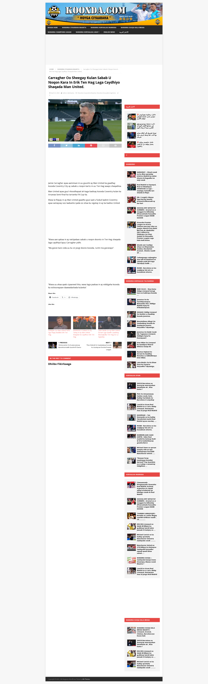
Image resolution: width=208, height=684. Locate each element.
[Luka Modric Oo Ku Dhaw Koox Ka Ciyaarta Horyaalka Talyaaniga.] (131, 365)
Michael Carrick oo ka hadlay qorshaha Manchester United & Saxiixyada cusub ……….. (146, 538)
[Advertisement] (104, 49)
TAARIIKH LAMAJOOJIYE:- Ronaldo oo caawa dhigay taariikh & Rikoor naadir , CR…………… (147, 516)
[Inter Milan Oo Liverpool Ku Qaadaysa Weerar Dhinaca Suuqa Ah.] (131, 345)
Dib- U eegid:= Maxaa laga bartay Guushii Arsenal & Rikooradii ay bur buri (146, 200)
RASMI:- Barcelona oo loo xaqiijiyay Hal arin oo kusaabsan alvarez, (146, 270)
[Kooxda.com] (104, 24)
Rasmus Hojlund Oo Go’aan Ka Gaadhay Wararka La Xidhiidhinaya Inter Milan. (147, 355)
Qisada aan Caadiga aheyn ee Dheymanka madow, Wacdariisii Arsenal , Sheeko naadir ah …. (146, 249)
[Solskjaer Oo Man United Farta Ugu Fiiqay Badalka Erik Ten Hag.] (59, 322)
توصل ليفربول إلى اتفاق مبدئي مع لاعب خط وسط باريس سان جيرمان (147, 135)
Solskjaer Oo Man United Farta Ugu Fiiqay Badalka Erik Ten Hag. (59, 332)
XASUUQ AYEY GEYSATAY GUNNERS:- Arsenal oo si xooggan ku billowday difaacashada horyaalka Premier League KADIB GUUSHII (146, 213)
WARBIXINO (130, 164)
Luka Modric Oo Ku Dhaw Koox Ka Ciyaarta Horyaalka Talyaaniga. (146, 364)
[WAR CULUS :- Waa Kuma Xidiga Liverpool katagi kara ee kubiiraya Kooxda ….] (131, 291)
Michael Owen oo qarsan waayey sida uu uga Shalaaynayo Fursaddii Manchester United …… (146, 451)
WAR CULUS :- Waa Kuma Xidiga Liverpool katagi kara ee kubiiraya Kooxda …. (147, 292)
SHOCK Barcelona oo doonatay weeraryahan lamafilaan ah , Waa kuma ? (146, 386)
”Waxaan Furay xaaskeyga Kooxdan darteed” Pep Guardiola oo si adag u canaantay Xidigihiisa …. (146, 462)
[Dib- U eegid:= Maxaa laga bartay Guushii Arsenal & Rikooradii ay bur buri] (131, 199)
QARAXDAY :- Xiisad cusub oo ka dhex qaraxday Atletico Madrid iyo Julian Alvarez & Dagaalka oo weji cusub (147, 176)
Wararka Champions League (59, 32)
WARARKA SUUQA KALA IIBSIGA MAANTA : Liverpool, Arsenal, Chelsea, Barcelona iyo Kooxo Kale (146, 632)
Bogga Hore (53, 27)
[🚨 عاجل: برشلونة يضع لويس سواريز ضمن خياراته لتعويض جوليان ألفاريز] (131, 117)
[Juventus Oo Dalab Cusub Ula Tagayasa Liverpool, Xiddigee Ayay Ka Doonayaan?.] (131, 334)
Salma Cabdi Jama (68, 93)
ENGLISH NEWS (109, 32)
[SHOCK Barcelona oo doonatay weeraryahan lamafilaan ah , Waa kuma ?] (131, 385)
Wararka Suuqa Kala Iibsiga (132, 27)
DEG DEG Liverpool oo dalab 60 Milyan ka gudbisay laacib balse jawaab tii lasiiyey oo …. (146, 527)
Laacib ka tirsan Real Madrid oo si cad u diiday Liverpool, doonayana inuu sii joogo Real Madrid (147, 407)
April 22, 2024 (55, 93)
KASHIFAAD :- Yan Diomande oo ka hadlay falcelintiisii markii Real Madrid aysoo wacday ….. (146, 418)
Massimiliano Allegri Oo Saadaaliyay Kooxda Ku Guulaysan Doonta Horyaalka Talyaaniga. (146, 324)
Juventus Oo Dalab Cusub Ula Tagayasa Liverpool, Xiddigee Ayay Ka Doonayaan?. (147, 335)
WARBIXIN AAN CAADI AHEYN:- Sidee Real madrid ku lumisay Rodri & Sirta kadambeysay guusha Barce (146, 439)
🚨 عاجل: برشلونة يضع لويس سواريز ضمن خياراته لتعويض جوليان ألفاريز (146, 116)
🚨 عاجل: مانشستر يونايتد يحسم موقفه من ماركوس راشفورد (145, 144)
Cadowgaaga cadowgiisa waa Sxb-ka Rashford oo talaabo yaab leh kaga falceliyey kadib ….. (147, 260)
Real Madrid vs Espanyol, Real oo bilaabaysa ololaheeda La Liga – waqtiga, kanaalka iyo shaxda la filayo (146, 189)
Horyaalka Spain (133, 375)
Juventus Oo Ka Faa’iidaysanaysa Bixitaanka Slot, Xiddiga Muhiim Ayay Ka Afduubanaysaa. (146, 303)
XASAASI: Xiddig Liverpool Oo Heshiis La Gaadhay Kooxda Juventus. (147, 314)
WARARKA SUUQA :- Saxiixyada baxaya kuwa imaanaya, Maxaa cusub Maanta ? (146, 561)
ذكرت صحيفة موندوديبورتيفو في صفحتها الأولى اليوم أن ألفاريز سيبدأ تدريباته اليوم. (146, 126)
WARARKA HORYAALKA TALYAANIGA (140, 281)
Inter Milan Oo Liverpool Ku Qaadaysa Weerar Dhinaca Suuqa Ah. (146, 345)
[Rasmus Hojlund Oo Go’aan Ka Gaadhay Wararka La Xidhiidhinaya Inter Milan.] (131, 354)
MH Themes (86, 679)
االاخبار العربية (123, 32)
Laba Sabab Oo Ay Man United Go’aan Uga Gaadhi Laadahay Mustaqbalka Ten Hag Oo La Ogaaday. (109, 333)
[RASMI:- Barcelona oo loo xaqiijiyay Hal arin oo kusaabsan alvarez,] (131, 270)
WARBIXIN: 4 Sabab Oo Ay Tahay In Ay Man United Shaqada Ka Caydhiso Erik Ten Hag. (83, 333)
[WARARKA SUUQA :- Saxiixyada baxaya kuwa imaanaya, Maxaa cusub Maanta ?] (131, 560)
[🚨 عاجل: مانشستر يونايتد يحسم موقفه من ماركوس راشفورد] (131, 144)
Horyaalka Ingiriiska (135, 474)
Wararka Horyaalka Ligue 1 (87, 32)
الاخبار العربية (130, 107)
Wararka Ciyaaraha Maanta (74, 27)
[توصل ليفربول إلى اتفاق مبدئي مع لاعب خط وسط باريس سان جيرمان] (131, 135)
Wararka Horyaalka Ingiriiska (103, 27)
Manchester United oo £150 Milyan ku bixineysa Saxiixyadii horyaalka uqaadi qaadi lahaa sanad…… (146, 549)
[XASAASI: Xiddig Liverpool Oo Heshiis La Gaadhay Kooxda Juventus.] (131, 314)
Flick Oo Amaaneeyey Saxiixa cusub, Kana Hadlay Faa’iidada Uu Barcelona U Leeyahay (145, 397)
